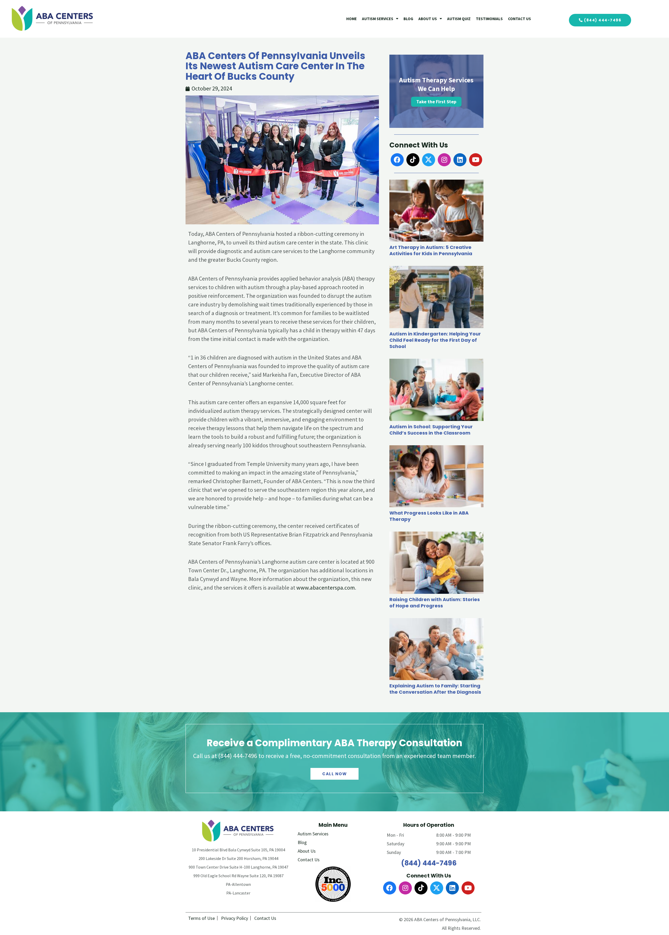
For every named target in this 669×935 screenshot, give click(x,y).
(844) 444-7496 (429, 863)
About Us (427, 18)
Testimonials (489, 18)
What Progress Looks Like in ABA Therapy (429, 516)
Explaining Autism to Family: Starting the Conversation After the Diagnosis (435, 688)
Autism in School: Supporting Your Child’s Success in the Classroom (431, 429)
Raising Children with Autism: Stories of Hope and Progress (434, 602)
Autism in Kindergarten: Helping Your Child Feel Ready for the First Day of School (435, 340)
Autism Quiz (459, 18)
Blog (408, 18)
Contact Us (519, 18)
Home (351, 18)
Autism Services (377, 18)
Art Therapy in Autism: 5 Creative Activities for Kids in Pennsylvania (430, 250)
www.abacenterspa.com (325, 587)
